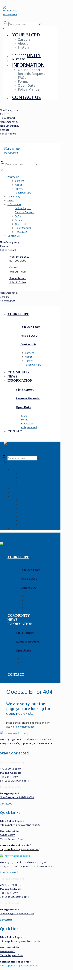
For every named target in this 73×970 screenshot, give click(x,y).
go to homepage (25, 726)
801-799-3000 (26, 797)
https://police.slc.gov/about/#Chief (19, 849)
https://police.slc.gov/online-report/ (20, 825)
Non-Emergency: (9, 797)
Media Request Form (11, 839)
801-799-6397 (7, 835)
